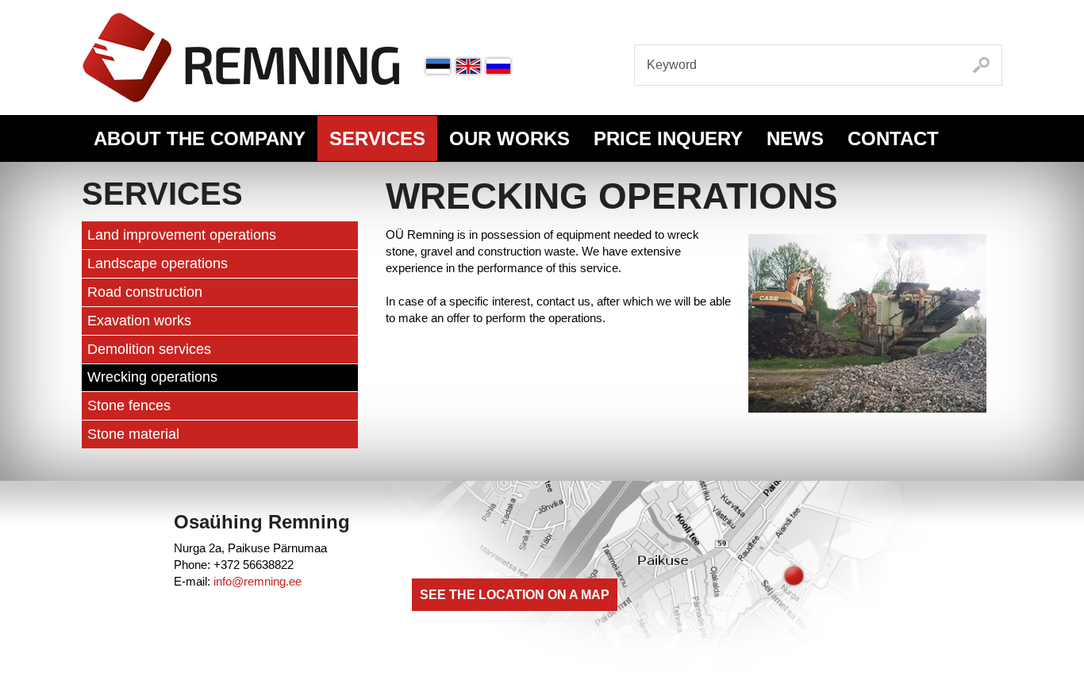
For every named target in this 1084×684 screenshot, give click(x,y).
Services (377, 138)
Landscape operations (157, 263)
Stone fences (129, 405)
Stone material (133, 434)
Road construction (144, 292)
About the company (200, 138)
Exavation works (139, 321)
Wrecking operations (152, 377)
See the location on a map (514, 594)
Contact (893, 138)
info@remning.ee (257, 581)
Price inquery (668, 138)
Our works (509, 138)
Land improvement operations (181, 235)
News (795, 138)
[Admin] (5, 8)
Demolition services (149, 349)
